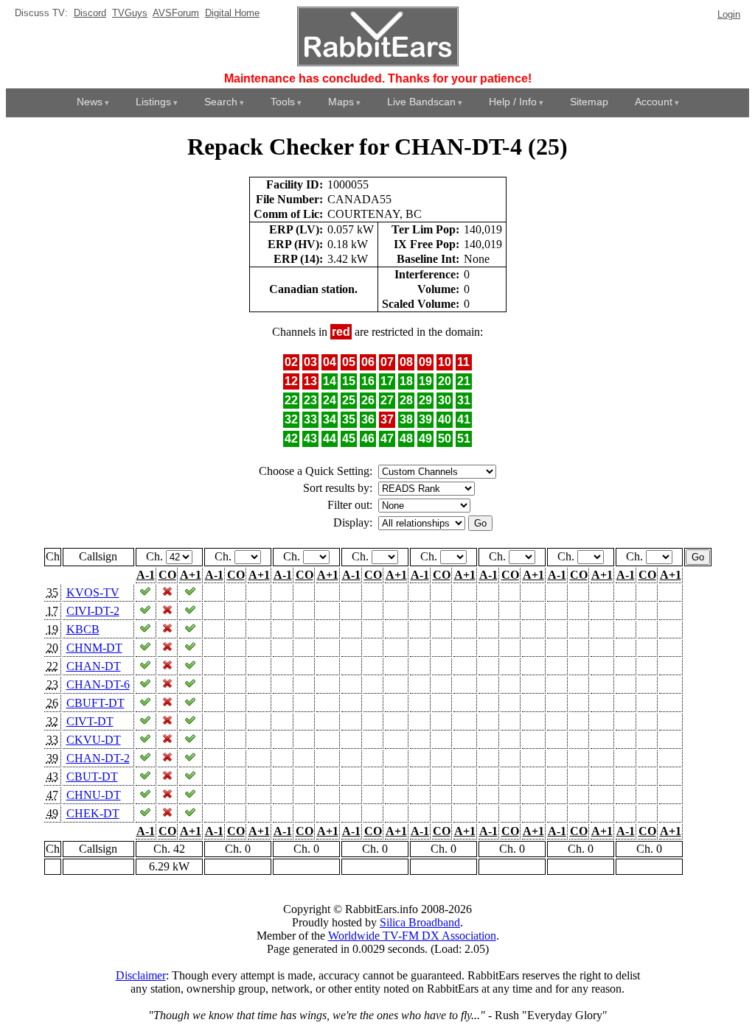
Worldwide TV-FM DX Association (412, 935)
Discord (90, 12)
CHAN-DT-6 (98, 684)
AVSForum (176, 12)
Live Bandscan (421, 102)
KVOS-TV (92, 592)
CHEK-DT (92, 813)
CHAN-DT (93, 666)
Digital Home (232, 12)
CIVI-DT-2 (92, 611)
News (89, 102)
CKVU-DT (93, 739)
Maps (341, 102)
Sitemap (589, 102)
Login (728, 14)
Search (220, 102)
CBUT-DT (92, 776)
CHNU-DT (93, 795)
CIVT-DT (90, 721)
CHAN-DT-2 (98, 758)
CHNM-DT (94, 647)
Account (653, 102)
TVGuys (129, 12)
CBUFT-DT (95, 703)
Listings (153, 102)
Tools (283, 102)
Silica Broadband (420, 922)
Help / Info (513, 102)
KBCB (83, 629)
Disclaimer (141, 975)
